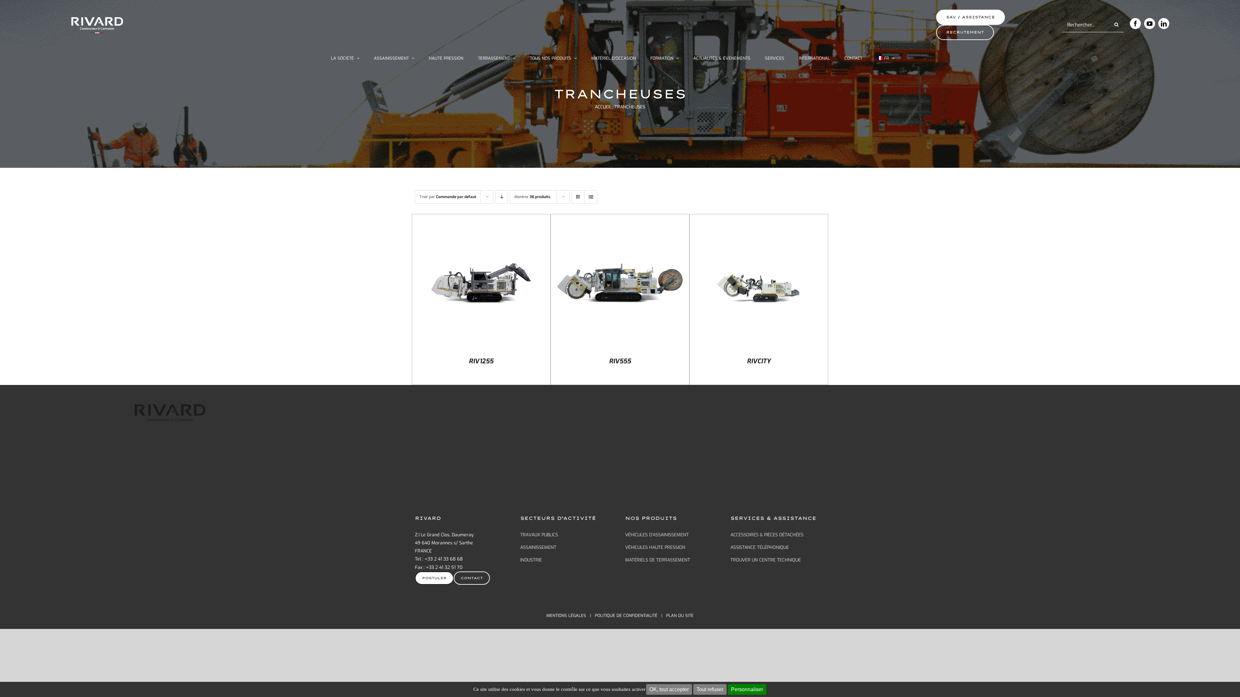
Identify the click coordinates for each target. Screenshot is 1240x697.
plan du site (680, 615)
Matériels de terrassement (657, 560)
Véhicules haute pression (655, 547)
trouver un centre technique (765, 560)
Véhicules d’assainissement (657, 535)
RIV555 (620, 361)
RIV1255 (481, 361)
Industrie (531, 560)
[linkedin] (1163, 23)
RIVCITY (759, 361)
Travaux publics (539, 535)
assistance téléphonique (759, 547)
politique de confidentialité (626, 615)
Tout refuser (710, 689)
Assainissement (538, 547)
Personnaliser (747, 689)
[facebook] (1135, 23)
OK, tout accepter (669, 689)
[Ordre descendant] (501, 197)
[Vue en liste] (590, 197)
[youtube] (1149, 23)
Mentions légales (566, 615)
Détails (481, 284)
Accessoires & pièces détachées (766, 535)
